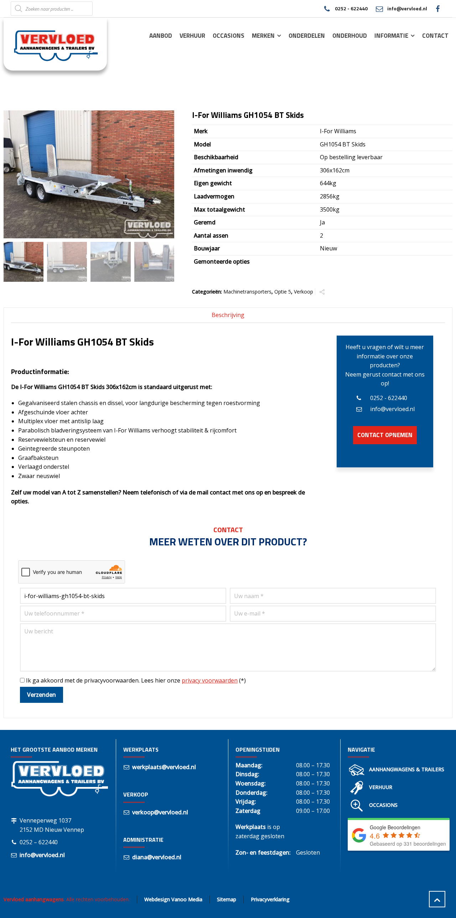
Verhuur (380, 787)
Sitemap (226, 899)
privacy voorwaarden (210, 680)
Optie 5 (282, 291)
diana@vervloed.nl (156, 857)
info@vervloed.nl (407, 8)
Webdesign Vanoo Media (173, 899)
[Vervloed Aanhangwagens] (51, 44)
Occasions (383, 805)
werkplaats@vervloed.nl (164, 767)
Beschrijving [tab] (228, 315)
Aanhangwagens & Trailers (406, 769)
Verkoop (303, 291)
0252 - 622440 (351, 8)
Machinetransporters (247, 291)
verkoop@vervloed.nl (160, 812)
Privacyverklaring (270, 899)
